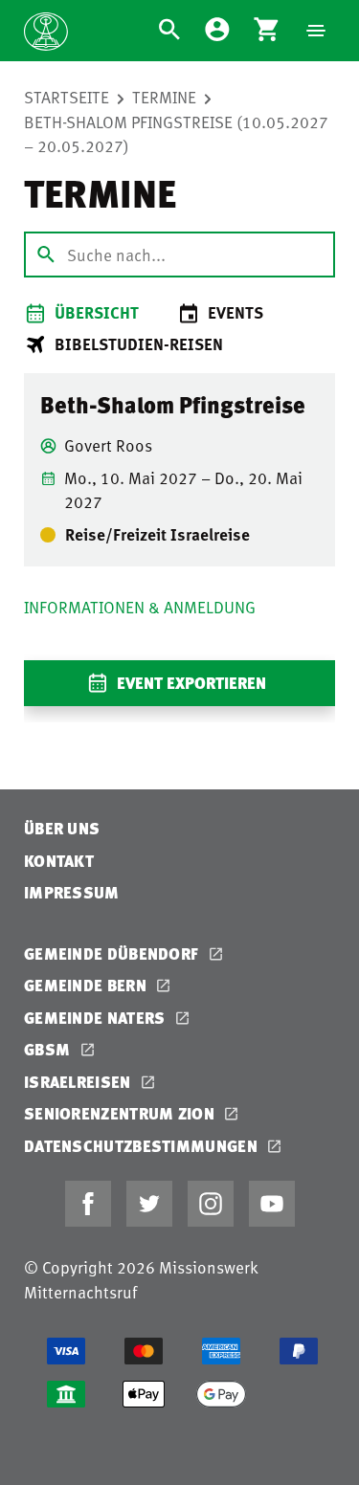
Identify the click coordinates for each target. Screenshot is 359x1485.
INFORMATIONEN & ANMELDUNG (140, 606)
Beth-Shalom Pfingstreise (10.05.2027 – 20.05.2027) (176, 134)
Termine (164, 96)
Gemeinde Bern (87, 985)
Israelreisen (79, 1082)
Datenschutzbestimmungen (142, 1146)
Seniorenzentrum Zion (121, 1113)
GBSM (49, 1049)
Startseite (66, 96)
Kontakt (59, 861)
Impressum (72, 892)
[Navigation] (316, 31)
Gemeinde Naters (96, 1018)
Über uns (62, 828)
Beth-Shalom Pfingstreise (172, 404)
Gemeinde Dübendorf (113, 953)
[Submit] (46, 254)
